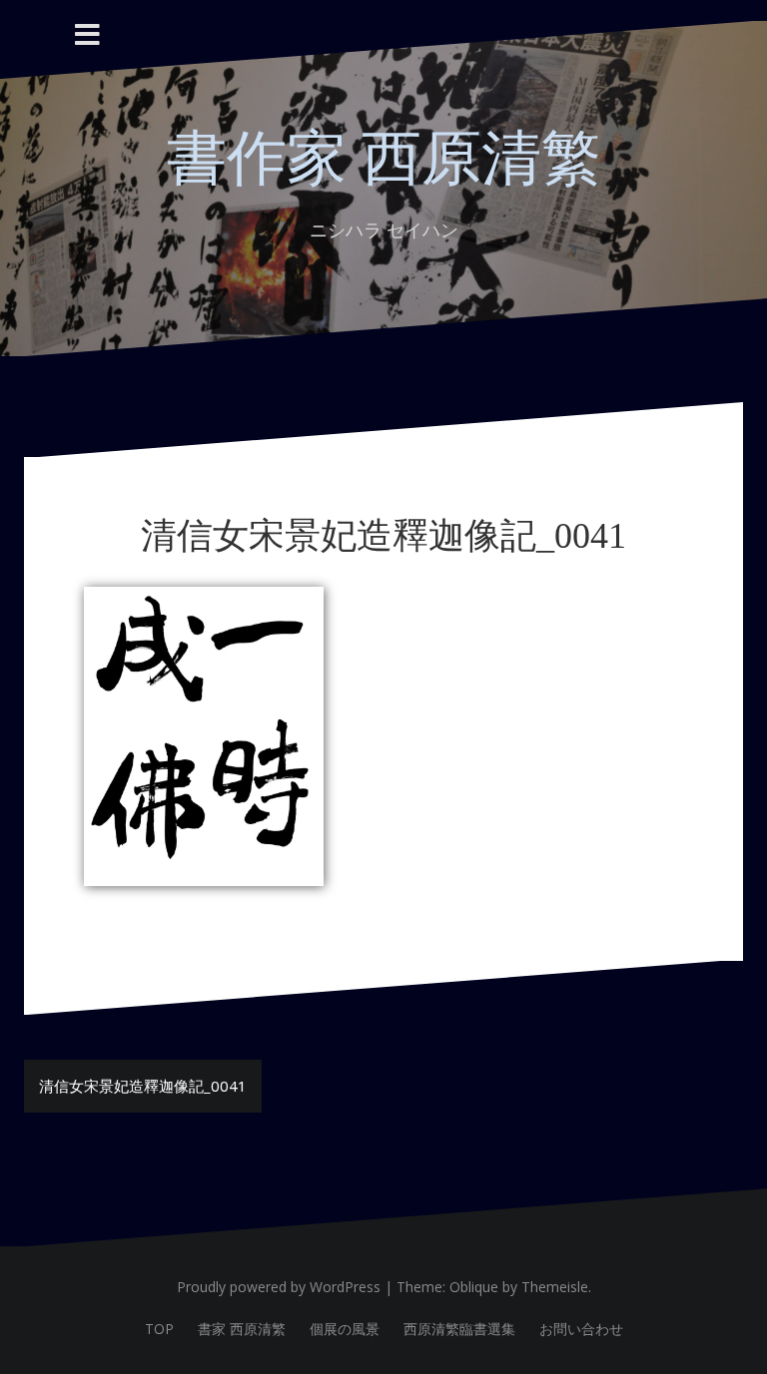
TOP (159, 1328)
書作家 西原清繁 (384, 159)
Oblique (473, 1286)
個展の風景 (345, 1328)
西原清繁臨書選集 (459, 1328)
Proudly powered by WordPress (279, 1286)
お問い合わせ (581, 1328)
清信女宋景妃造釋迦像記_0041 (143, 1086)
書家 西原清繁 (242, 1328)
